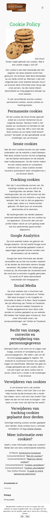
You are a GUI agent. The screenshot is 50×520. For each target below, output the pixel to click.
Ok (22, 516)
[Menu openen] (42, 7)
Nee (27, 516)
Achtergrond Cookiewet (30, 453)
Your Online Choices (32, 429)
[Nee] (47, 512)
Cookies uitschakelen (34, 468)
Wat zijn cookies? (34, 456)
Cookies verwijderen (34, 465)
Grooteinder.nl (10, 483)
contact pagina (22, 358)
